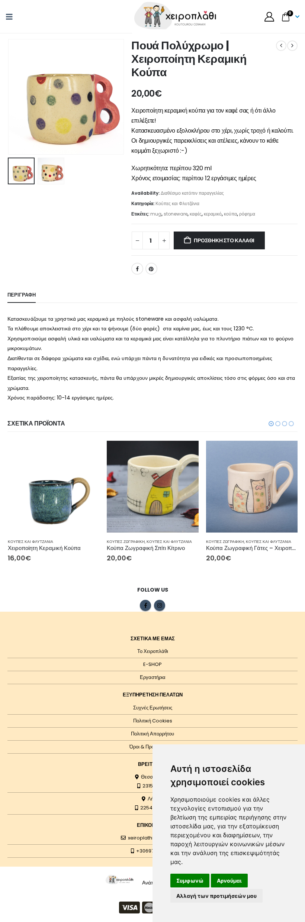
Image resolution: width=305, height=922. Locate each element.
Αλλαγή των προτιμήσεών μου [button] (216, 896)
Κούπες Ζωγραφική (126, 541)
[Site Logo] (120, 879)
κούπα (230, 214)
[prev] (281, 46)
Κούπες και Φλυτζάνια (177, 203)
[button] (11, 16)
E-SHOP (152, 664)
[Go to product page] (54, 487)
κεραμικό (213, 214)
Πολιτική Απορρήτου (152, 733)
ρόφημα (247, 214)
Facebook (137, 269)
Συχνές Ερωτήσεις (152, 707)
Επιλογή (87, 453)
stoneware (175, 214)
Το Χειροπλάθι (152, 651)
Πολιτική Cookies (152, 720)
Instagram (159, 605)
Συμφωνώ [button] (189, 880)
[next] (292, 46)
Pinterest (151, 269)
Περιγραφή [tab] (21, 294)
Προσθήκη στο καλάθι (224, 240)
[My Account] (269, 17)
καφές (196, 214)
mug (155, 214)
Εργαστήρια (153, 677)
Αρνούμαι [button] (229, 880)
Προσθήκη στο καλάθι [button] (186, 453)
